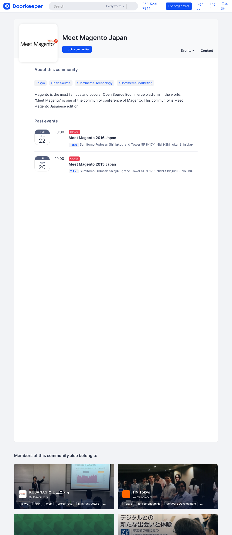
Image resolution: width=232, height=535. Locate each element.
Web (49, 503)
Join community (78, 49)
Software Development (181, 503)
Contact (207, 50)
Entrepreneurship (149, 503)
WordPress (65, 503)
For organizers (178, 6)
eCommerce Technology (95, 83)
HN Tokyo (141, 492)
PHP (37, 503)
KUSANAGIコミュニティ (49, 492)
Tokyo (40, 83)
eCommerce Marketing (135, 83)
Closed (74, 132)
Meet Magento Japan (94, 38)
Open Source (60, 83)
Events (186, 50)
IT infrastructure (88, 503)
